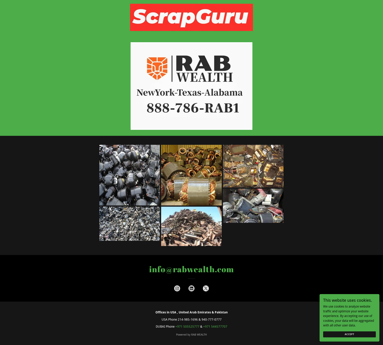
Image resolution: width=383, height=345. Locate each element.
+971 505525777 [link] (187, 326)
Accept (349, 334)
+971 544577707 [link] (215, 326)
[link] (191, 4)
